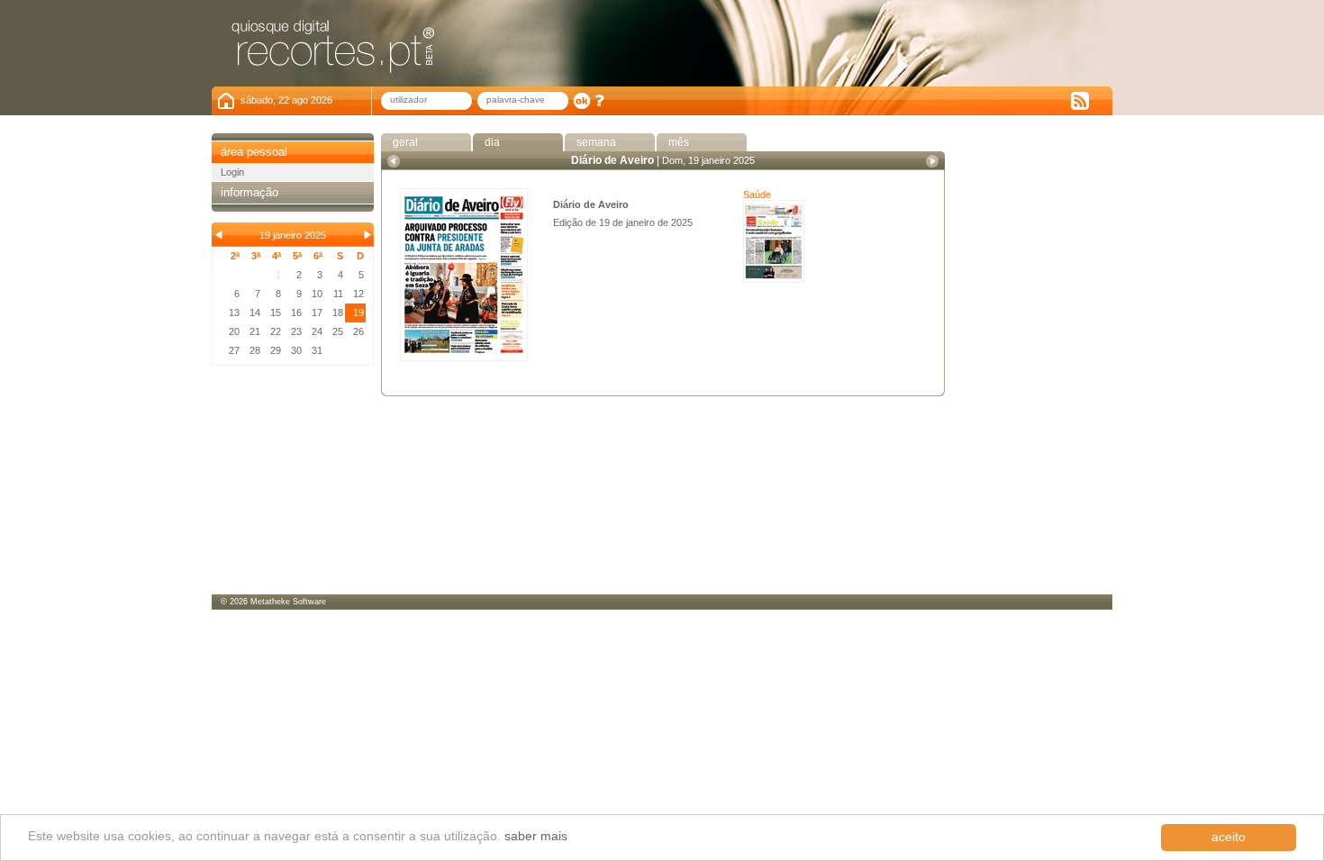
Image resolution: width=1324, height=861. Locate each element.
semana (595, 142)
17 (317, 312)
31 (317, 350)
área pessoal (254, 152)
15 (275, 312)
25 (337, 331)
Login (232, 172)
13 (234, 312)
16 (296, 312)
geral (404, 142)
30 (296, 350)
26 (358, 331)
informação (249, 192)
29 (275, 350)
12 (358, 293)
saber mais (535, 836)
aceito (1228, 837)
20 (234, 331)
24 (317, 331)
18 (337, 312)
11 (338, 293)
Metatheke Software (288, 601)
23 (296, 331)
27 (234, 350)
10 (317, 293)
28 (254, 350)
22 (275, 331)
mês (677, 142)
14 (254, 312)
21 (254, 331)
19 (358, 312)
